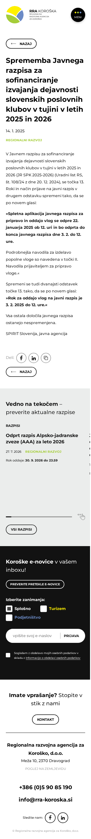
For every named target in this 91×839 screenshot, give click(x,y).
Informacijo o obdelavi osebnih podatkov (53, 658)
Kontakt (45, 719)
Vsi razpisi (21, 529)
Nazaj (26, 44)
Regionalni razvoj (24, 140)
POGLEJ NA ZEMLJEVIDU (45, 769)
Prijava (71, 636)
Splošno (23, 608)
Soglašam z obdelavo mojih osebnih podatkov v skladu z (47, 655)
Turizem (57, 608)
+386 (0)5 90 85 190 (45, 787)
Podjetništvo (28, 617)
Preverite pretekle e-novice (35, 584)
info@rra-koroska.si (46, 799)
